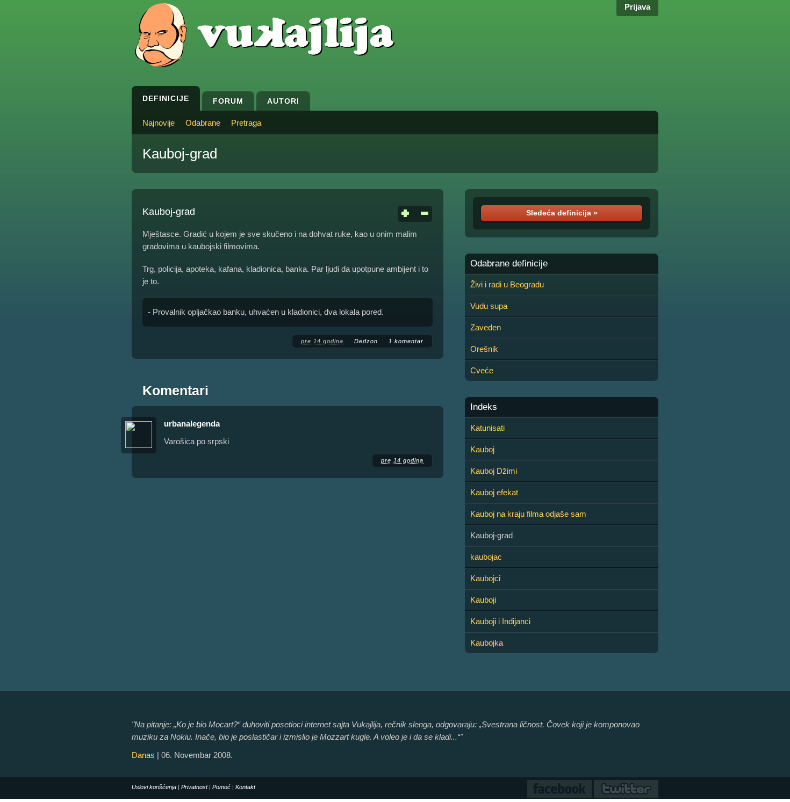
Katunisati (487, 427)
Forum (228, 101)
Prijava (637, 6)
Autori (283, 101)
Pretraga (246, 122)
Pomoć (221, 787)
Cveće (481, 370)
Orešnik (484, 348)
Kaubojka (486, 642)
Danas (143, 755)
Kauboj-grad (179, 154)
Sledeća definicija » (562, 212)
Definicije (165, 98)
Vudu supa (488, 305)
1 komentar (406, 341)
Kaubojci (485, 578)
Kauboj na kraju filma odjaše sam (528, 513)
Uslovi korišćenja (154, 787)
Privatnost (194, 787)
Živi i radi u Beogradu (507, 284)
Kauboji (483, 599)
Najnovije (158, 122)
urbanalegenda (192, 423)
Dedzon (366, 341)
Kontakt (245, 787)
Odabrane (202, 122)
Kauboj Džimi (493, 470)
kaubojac (486, 556)
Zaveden (485, 327)
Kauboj (482, 449)
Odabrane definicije (509, 264)
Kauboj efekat (494, 492)
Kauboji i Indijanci (500, 621)
